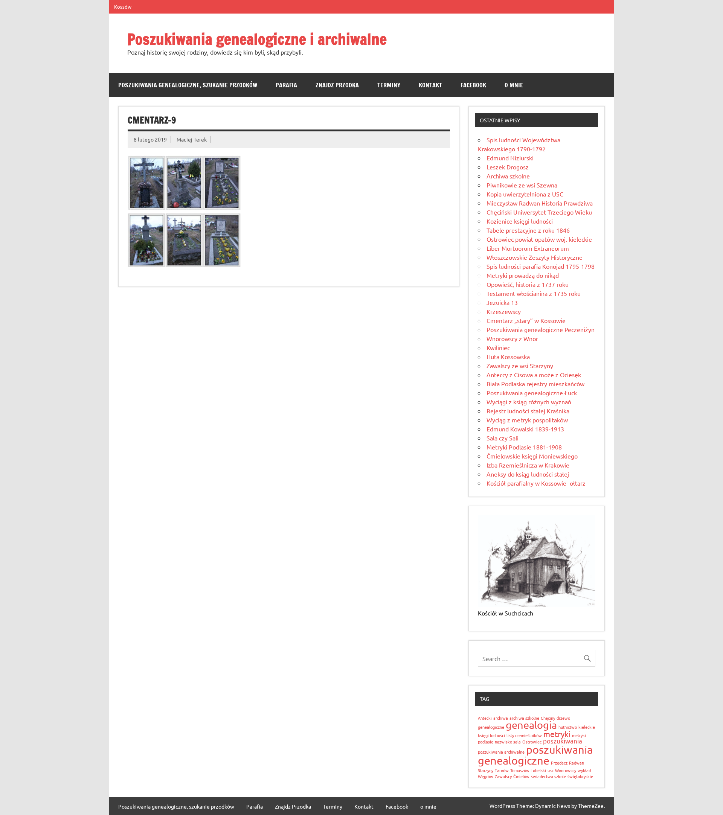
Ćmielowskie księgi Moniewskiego (532, 456)
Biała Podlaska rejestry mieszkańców (535, 383)
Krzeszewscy (504, 311)
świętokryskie (580, 776)
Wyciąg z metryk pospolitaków (527, 419)
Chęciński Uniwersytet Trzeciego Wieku (539, 212)
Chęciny (548, 718)
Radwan (576, 763)
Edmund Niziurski (510, 157)
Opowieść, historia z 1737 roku (528, 284)
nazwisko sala (508, 742)
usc (551, 770)
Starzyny (485, 770)
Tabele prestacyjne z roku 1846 (528, 230)
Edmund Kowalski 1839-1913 (525, 429)
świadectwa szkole (548, 776)
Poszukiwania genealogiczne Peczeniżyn (541, 329)
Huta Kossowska (508, 356)
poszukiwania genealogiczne (535, 755)
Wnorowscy (565, 770)
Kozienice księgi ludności (520, 221)
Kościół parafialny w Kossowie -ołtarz (536, 483)
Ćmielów (521, 776)
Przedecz (559, 763)
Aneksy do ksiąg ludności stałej (528, 474)
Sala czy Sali (503, 438)
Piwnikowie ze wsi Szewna (522, 185)
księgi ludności (491, 735)
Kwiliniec (498, 347)
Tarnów (502, 770)
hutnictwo (567, 727)
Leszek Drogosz (508, 167)
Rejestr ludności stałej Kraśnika (528, 410)
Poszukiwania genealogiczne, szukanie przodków (187, 85)
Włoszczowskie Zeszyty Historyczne (535, 257)
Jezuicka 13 (502, 302)
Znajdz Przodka (337, 85)
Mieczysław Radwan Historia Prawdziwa (540, 203)
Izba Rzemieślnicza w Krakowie (528, 465)
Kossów (122, 6)
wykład (584, 770)
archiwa (500, 718)
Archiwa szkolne (508, 176)
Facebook (473, 85)
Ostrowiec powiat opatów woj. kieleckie (539, 239)
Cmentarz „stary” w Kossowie (526, 320)
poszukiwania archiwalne (501, 752)
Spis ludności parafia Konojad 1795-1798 (541, 266)
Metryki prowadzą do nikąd (523, 275)
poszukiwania (562, 741)
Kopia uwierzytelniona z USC (525, 194)
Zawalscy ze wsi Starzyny (520, 365)
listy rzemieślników (524, 735)
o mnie (514, 85)
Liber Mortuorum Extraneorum (528, 248)
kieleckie (586, 727)
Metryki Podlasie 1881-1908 (524, 447)
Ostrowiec (531, 742)
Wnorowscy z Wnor (512, 338)
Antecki (485, 718)
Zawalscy (503, 776)
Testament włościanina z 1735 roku (534, 293)
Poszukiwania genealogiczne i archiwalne (257, 39)
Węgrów (485, 776)
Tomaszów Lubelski (528, 770)
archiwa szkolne (524, 718)
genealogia (531, 725)
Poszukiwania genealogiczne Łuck (532, 392)
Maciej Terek (192, 139)
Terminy (388, 85)
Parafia (286, 85)
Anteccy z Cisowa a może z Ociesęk (534, 374)
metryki (556, 734)
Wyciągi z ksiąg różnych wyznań (529, 401)
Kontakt (430, 85)
